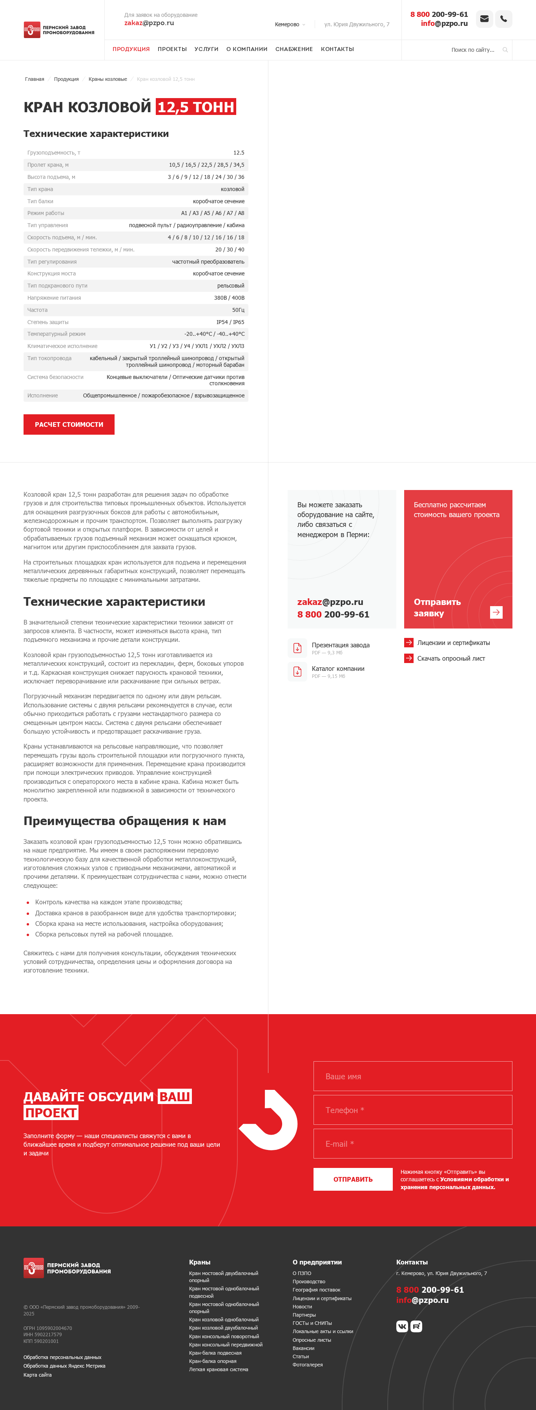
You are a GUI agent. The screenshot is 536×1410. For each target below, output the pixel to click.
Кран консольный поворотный (224, 1336)
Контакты (337, 50)
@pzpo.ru (149, 23)
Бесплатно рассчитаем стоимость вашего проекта (457, 559)
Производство (309, 1281)
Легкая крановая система (218, 1369)
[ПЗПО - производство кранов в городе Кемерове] (59, 30)
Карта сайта (38, 1375)
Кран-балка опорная (213, 1361)
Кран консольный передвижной (226, 1344)
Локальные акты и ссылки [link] (323, 1331)
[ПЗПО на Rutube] (416, 1326)
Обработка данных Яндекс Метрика (65, 1366)
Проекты (172, 50)
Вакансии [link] (303, 1348)
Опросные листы (312, 1340)
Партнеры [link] (304, 1315)
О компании (247, 50)
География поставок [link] (316, 1289)
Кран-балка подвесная (215, 1353)
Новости (302, 1306)
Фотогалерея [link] (308, 1364)
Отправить (353, 1179)
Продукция (131, 50)
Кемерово (287, 24)
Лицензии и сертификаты (322, 1298)
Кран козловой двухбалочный (223, 1327)
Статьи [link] (301, 1356)
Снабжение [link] (294, 50)
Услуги (206, 50)
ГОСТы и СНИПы (312, 1323)
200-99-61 (439, 14)
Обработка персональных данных (62, 1357)
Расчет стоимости (69, 424)
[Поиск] (505, 50)
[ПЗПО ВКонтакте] (402, 1326)
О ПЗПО (302, 1273)
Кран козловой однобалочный (224, 1319)
